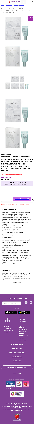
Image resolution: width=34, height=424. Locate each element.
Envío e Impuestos (17, 344)
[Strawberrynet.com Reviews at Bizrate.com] (10, 386)
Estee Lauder (6, 155)
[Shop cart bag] (32, 1)
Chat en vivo (17, 361)
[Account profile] (29, 1)
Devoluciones (17, 348)
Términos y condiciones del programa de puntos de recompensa (17, 406)
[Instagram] (31, 303)
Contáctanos (17, 357)
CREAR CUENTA (12, 183)
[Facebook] (26, 303)
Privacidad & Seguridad (13, 403)
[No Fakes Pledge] (26, 385)
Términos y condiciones (20, 404)
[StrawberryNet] (14, 1)
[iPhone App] (11, 313)
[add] (10, 199)
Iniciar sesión (6, 183)
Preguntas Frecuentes (17, 352)
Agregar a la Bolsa (22, 199)
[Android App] (24, 313)
